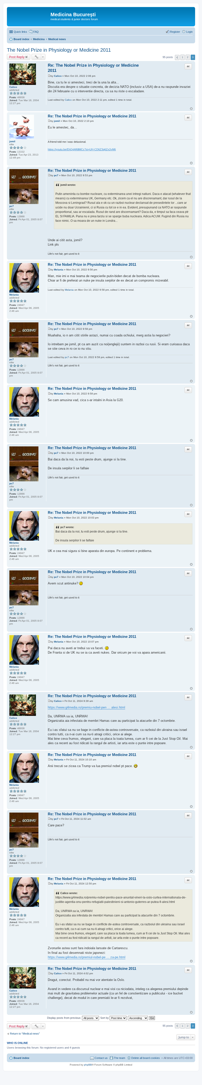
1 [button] (182, 57)
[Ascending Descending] (138, 1017)
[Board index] (29, 16)
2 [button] (187, 57)
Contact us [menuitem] (101, 1057)
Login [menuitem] (189, 31)
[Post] (49, 76)
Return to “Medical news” (25, 1033)
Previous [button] (177, 57)
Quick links (20, 31)
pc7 (11, 206)
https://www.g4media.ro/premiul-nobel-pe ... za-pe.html (86, 957)
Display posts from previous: (64, 1017)
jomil (12, 141)
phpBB (88, 1064)
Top (191, 108)
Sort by (105, 1017)
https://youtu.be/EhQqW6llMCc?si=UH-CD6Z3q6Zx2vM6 (82, 149)
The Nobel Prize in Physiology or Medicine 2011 (59, 50)
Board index (21, 1057)
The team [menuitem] (119, 1057)
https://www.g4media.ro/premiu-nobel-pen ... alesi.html (86, 707)
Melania (14, 294)
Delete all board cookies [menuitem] (145, 1057)
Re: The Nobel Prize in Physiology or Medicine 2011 (92, 116)
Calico (13, 87)
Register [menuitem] (175, 31)
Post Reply (17, 57)
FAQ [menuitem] (36, 31)
